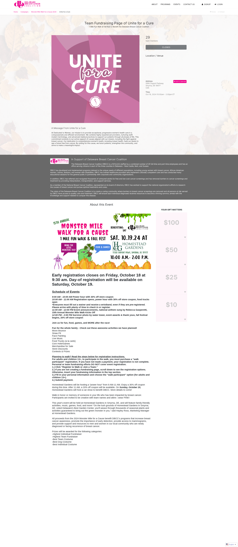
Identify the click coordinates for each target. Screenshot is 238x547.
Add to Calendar (180, 81)
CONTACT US (189, 4)
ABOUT (155, 4)
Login (220, 4)
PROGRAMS (165, 4)
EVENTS (177, 4)
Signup (207, 4)
